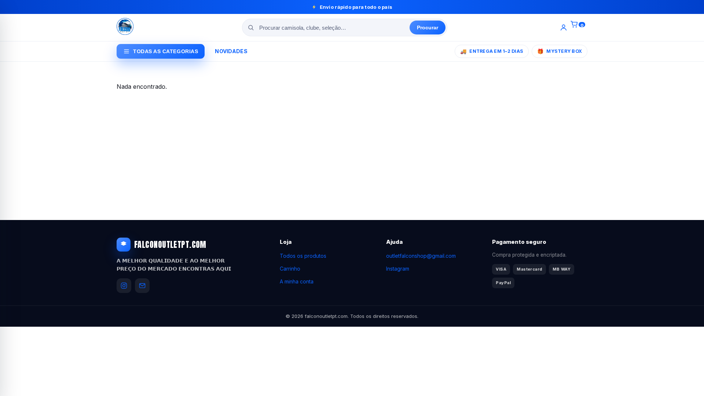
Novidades (231, 51)
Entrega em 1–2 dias (491, 51)
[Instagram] (124, 285)
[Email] (142, 285)
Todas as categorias (165, 51)
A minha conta (297, 281)
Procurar (427, 27)
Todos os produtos (303, 256)
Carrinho (290, 268)
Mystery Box (559, 51)
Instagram (397, 268)
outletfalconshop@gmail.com (421, 256)
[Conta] (563, 27)
